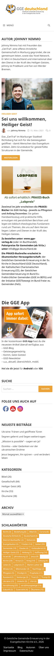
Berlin (7, 531)
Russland (8, 577)
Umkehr (22, 581)
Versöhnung (10, 585)
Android (28, 368)
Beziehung (20, 531)
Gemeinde (9, 548)
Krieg (30, 560)
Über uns (44, 647)
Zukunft (8, 589)
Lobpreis (19, 564)
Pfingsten (8, 573)
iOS (41, 368)
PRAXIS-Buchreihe (16, 253)
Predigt (22, 573)
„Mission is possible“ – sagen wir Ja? (21, 441)
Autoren (30, 647)
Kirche (5, 491)
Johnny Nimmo (18, 130)
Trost (34, 577)
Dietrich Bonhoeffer (13, 540)
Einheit (31, 540)
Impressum (9, 650)
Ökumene (7, 496)
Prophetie (36, 573)
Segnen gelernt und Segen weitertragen (23, 436)
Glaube (23, 548)
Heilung (27, 552)
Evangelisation (10, 544)
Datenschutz (26, 650)
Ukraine (8, 581)
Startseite (8, 647)
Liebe (7, 564)
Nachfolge (38, 569)
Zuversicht (22, 589)
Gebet (40, 544)
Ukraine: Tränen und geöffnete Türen (22, 431)
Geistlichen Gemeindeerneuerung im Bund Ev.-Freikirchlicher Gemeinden (21, 274)
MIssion (8, 569)
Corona (44, 531)
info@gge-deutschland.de (22, 248)
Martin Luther (34, 564)
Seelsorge (22, 577)
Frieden (26, 544)
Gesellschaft (8, 481)
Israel (7, 556)
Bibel (4, 476)
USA (33, 581)
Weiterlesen (11, 157)
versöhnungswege (31, 585)
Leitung (43, 560)
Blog (20, 647)
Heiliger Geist (9, 113)
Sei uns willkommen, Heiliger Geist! (24, 121)
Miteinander (22, 569)
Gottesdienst (38, 548)
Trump (45, 577)
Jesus (34, 556)
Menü (10, 25)
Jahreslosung (21, 556)
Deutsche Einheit (12, 536)
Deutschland (31, 536)
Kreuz (19, 560)
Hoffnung (41, 552)
